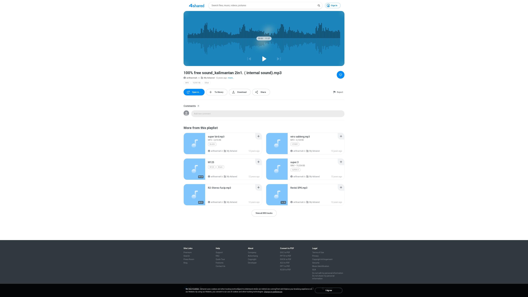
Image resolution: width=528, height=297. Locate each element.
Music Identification (320, 266)
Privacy (315, 256)
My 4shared (209, 78)
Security (315, 263)
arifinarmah (192, 78)
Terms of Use (318, 252)
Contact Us (220, 266)
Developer (252, 263)
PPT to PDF (285, 266)
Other (207, 83)
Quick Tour (220, 259)
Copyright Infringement (322, 259)
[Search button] (319, 5)
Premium (188, 252)
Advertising (253, 256)
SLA (314, 270)
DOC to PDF (285, 252)
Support (219, 252)
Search (187, 256)
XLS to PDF (285, 263)
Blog (185, 263)
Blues (212, 144)
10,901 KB (196, 83)
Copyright (252, 259)
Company (252, 252)
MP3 (187, 83)
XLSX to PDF (285, 270)
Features (219, 263)
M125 (212, 167)
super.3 (295, 170)
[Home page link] (196, 5)
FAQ (217, 256)
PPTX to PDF (285, 256)
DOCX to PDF (285, 259)
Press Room (189, 259)
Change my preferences (273, 292)
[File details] (194, 143)
